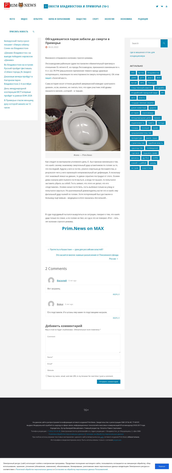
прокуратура (136, 138)
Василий (62, 280)
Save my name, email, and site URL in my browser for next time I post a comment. (80, 376)
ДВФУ (133, 78)
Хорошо (162, 466)
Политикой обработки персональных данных (34, 469)
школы (153, 163)
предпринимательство (141, 133)
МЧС (142, 83)
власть (142, 98)
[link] (33, 31)
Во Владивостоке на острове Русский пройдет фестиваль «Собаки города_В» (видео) (18, 68)
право (155, 128)
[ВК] (162, 6)
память (151, 123)
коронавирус (148, 113)
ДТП (142, 78)
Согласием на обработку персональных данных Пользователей (81, 469)
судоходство (137, 148)
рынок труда (151, 138)
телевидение (152, 148)
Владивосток (153, 73)
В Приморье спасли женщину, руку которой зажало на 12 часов (19, 104)
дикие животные (138, 108)
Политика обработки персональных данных (66, 434)
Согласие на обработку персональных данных (105, 434)
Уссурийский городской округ (144, 92)
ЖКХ (158, 78)
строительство (138, 143)
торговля (135, 153)
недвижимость (137, 123)
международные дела (141, 118)
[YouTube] (166, 6)
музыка (157, 118)
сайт (102, 437)
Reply (116, 294)
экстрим (134, 168)
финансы (135, 158)
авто (133, 98)
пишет (48, 78)
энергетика (147, 168)
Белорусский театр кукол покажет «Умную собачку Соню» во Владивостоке (16, 45)
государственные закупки (142, 103)
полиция (145, 128)
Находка (152, 83)
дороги (153, 108)
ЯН (162, 92)
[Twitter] (157, 6)
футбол (146, 158)
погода (161, 123)
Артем (141, 73)
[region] (86, 465)
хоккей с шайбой (138, 163)
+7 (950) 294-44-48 (53, 431)
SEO (133, 73)
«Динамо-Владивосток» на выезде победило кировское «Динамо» (18, 56)
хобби (155, 158)
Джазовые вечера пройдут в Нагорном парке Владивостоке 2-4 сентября (18, 80)
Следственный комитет (141, 88)
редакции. (117, 440)
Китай (134, 83)
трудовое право (150, 153)
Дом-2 (150, 78)
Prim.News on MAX (83, 228)
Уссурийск (160, 88)
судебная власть (155, 143)
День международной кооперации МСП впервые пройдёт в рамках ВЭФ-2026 (18, 92)
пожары (134, 128)
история (135, 113)
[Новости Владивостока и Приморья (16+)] (22, 6)
